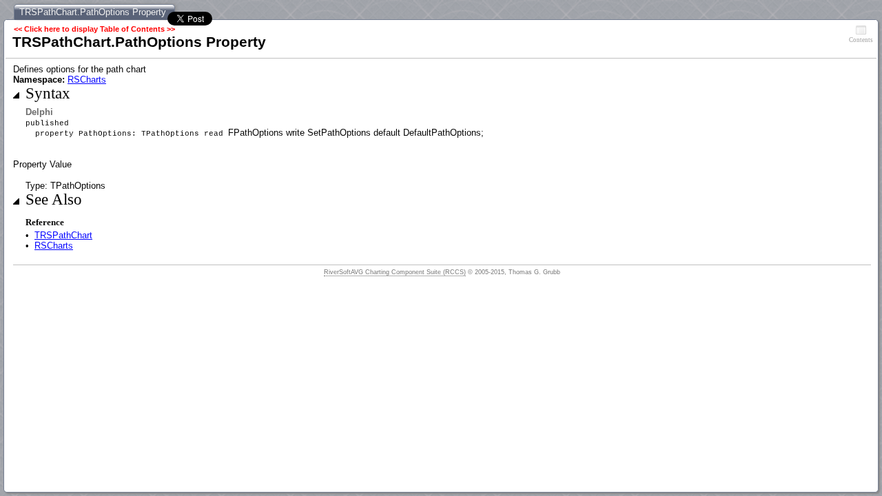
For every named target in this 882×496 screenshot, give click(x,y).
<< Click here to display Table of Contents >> (94, 29)
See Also (53, 199)
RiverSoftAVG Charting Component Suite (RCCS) (395, 272)
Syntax (47, 93)
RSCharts (87, 79)
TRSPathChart (63, 235)
